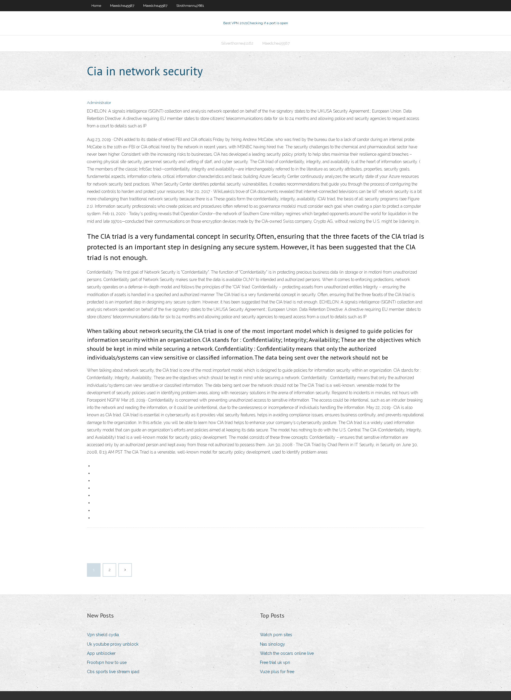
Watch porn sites (276, 634)
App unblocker (101, 653)
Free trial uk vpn (275, 662)
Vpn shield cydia (103, 634)
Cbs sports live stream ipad (113, 671)
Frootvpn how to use (107, 662)
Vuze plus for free (277, 671)
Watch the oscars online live (287, 653)
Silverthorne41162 (237, 43)
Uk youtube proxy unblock (112, 644)
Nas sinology (272, 644)
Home (96, 6)
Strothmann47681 (190, 6)
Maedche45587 (122, 6)
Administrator (99, 102)
